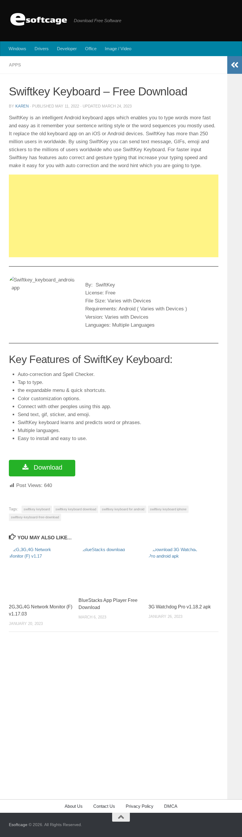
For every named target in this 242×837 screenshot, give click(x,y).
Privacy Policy (139, 806)
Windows (17, 48)
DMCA (170, 806)
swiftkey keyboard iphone (168, 509)
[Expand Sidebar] (234, 65)
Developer (67, 48)
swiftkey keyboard (37, 509)
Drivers (42, 48)
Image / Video (118, 48)
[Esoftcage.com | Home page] (38, 19)
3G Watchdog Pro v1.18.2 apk (179, 606)
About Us (74, 806)
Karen (22, 106)
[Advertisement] (113, 216)
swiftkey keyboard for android (123, 509)
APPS (15, 64)
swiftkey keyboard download (75, 509)
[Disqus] (113, 718)
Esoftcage (18, 824)
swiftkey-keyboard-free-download (35, 517)
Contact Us (104, 806)
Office (91, 48)
